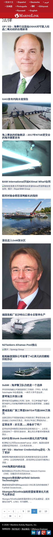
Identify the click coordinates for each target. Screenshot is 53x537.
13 (46, 511)
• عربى (46, 2)
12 (40, 511)
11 (34, 511)
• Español (21, 2)
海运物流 (26, 529)
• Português (21, 6)
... (18, 511)
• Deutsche (34, 2)
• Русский (20, 10)
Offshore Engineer (39, 529)
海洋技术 (16, 529)
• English (33, 10)
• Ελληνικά (43, 6)
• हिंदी (32, 6)
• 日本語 (8, 6)
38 (10, 516)
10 (28, 511)
